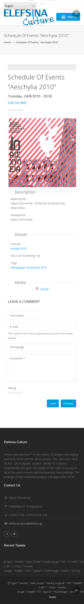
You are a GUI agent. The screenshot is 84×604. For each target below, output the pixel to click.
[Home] (29, 17)
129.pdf (44, 289)
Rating (12, 388)
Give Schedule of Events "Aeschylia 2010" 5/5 (21, 393)
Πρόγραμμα (18, 267)
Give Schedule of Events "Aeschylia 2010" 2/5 (12, 393)
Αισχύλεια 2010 (37, 267)
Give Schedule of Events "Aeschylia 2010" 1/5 (9, 393)
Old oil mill (17, 102)
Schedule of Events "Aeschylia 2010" (37, 42)
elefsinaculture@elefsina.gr (25, 523)
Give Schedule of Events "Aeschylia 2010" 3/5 (15, 393)
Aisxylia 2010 (19, 248)
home (52, 597)
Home (7, 42)
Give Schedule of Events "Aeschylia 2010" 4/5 (18, 393)
